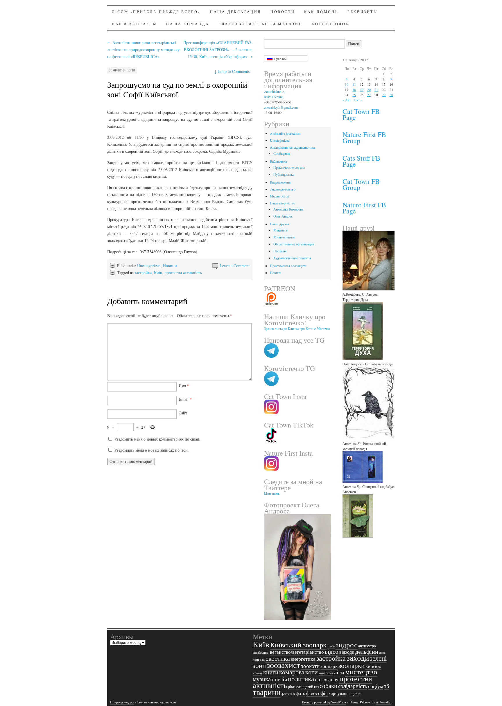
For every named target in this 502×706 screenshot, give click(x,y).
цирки (356, 693)
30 (391, 94)
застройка (143, 272)
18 (354, 89)
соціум (375, 685)
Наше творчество (282, 203)
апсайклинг (261, 652)
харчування (340, 693)
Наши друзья (279, 224)
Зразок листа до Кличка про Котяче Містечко (297, 328)
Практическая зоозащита (288, 265)
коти (311, 671)
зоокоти (310, 665)
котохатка (326, 673)
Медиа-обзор (279, 196)
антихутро (367, 645)
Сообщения (281, 153)
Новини (170, 265)
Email (185, 399)
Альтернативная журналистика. (292, 147)
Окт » (358, 100)
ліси (339, 672)
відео (331, 651)
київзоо (373, 666)
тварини (267, 691)
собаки (328, 686)
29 (384, 94)
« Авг (347, 100)
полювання (326, 679)
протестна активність (183, 272)
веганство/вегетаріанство (297, 651)
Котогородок (330, 23)
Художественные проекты (292, 258)
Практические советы (289, 167)
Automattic (383, 702)
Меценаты (280, 230)
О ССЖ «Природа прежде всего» (156, 11)
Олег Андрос (283, 216)
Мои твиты (272, 493)
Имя (184, 385)
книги (270, 672)
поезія (279, 679)
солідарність (352, 685)
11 (354, 84)
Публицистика (283, 174)
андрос (346, 644)
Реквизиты (362, 11)
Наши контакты (134, 23)
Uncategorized (149, 265)
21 (376, 89)
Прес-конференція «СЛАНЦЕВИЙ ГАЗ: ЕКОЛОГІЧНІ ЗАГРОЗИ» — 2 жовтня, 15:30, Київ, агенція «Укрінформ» (217, 49)
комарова (291, 672)
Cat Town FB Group (361, 184)
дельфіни (366, 651)
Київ (158, 272)
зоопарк (329, 666)
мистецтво (361, 671)
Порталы (279, 251)
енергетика (303, 658)
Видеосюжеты (280, 182)
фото (300, 693)
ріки (291, 686)
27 (369, 94)
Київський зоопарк (298, 644)
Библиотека (278, 161)
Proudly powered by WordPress (324, 702)
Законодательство (282, 189)
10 (346, 84)
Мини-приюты (284, 237)
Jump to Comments (232, 71)
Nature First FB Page (364, 207)
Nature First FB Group (364, 137)
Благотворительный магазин (260, 23)
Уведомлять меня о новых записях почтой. (151, 450)
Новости (282, 11)
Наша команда (187, 23)
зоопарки (351, 665)
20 (369, 89)
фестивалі (288, 694)
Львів (331, 646)
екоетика (278, 658)
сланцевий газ (307, 686)
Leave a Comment (235, 265)
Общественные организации (293, 244)
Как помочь (321, 11)
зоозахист (283, 664)
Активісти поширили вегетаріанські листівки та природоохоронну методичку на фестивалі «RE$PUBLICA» (143, 49)
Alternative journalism (285, 133)
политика (301, 678)
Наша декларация (235, 11)
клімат (257, 673)
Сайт (183, 413)
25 (354, 94)
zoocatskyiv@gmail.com (281, 107)
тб (386, 685)
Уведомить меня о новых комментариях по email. (157, 439)
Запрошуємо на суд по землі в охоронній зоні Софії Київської (177, 89)
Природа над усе (122, 702)
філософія (317, 693)
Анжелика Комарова (288, 209)
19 (361, 89)
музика (262, 679)
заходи (358, 657)
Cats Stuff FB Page (361, 161)
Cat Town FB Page (361, 114)
